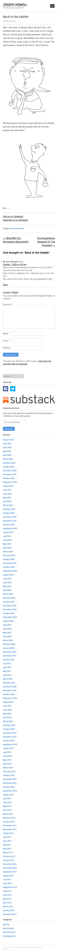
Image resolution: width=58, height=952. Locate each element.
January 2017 (9, 860)
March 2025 (8, 505)
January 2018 (9, 821)
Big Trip (6, 924)
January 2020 (9, 729)
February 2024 (9, 555)
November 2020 (10, 690)
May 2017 (7, 844)
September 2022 (10, 617)
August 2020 (8, 702)
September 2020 (10, 698)
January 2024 (9, 559)
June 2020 (7, 709)
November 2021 (10, 655)
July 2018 (7, 798)
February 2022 (9, 644)
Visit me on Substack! (13, 216)
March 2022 (8, 640)
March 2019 (8, 767)
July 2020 (7, 706)
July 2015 (7, 891)
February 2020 (9, 725)
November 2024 (10, 520)
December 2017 (10, 825)
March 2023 (8, 594)
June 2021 (7, 667)
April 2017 (7, 848)
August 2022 (8, 621)
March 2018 (8, 814)
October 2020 (8, 694)
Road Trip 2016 (9, 932)
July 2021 (7, 663)
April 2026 (7, 455)
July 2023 (7, 578)
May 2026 (7, 451)
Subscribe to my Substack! (15, 219)
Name (6, 333)
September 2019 (10, 744)
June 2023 (7, 582)
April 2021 (7, 675)
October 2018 (8, 787)
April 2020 (7, 717)
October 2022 (8, 613)
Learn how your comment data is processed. (27, 362)
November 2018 (10, 783)
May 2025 (7, 497)
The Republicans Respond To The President (46, 241)
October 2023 (8, 567)
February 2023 (9, 597)
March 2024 (8, 551)
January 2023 (9, 601)
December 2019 (10, 733)
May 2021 (7, 671)
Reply (5, 284)
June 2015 (7, 895)
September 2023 (10, 570)
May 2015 (7, 898)
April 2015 (7, 902)
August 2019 (8, 748)
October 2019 (8, 740)
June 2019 (7, 756)
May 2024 (7, 543)
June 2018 (7, 802)
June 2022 (7, 628)
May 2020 (7, 713)
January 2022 (9, 648)
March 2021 (8, 678)
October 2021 (8, 659)
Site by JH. (6, 949)
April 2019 (7, 763)
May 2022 (7, 632)
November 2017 (10, 829)
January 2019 (9, 775)
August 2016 (8, 875)
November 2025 (10, 474)
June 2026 (7, 447)
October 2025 (8, 478)
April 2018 (7, 810)
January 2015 (9, 910)
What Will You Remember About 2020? (16, 239)
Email (6, 340)
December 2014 (10, 914)
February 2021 (9, 682)
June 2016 (7, 883)
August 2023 (8, 574)
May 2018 (7, 806)
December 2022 (10, 605)
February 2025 (9, 509)
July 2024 (7, 536)
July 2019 (7, 752)
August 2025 (8, 486)
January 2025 (9, 513)
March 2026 (8, 459)
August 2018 (8, 794)
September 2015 (10, 887)
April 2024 (7, 547)
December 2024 (10, 516)
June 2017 (7, 841)
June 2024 (7, 540)
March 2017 (8, 852)
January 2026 (9, 466)
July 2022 (7, 624)
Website (6, 347)
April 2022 (7, 636)
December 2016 (10, 864)
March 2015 (8, 906)
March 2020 (8, 721)
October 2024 (8, 524)
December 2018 (10, 779)
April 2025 (7, 501)
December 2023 (10, 563)
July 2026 (7, 443)
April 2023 (7, 590)
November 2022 (10, 609)
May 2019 (7, 760)
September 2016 (10, 871)
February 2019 (9, 771)
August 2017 (8, 833)
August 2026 (8, 439)
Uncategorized (17, 228)
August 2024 (8, 532)
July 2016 (7, 879)
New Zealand (8, 928)
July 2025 (7, 489)
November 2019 (10, 736)
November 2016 (10, 868)
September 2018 (10, 790)
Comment (8, 304)
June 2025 (7, 493)
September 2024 (10, 528)
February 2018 (9, 817)
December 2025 (10, 470)
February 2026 (9, 462)
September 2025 (10, 482)
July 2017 (7, 837)
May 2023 (7, 586)
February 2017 (9, 856)
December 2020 (10, 686)
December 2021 (10, 651)
